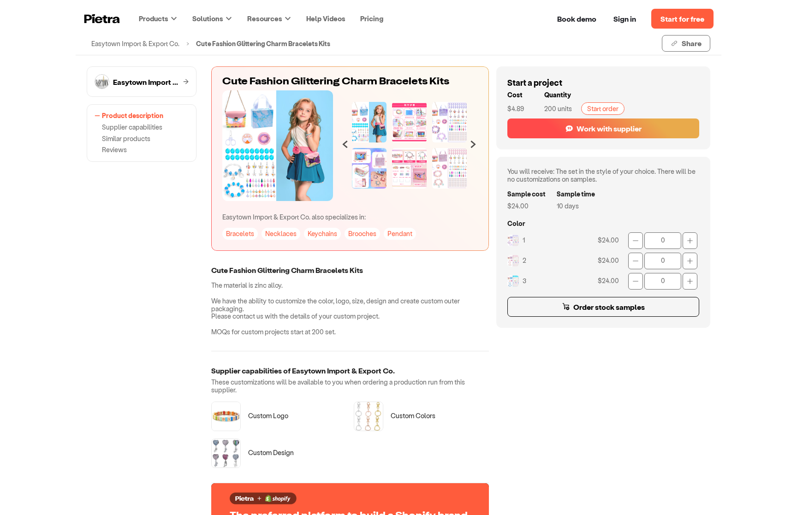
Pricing (371, 18)
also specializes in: (294, 217)
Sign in (624, 18)
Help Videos (325, 18)
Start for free (682, 18)
